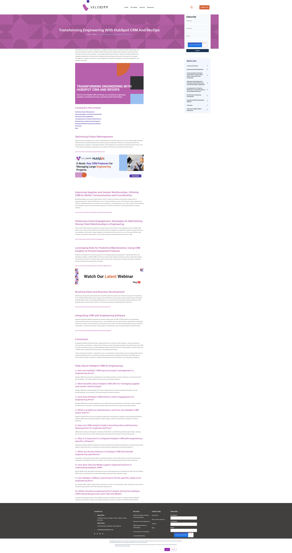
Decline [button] (173, 549)
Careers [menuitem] (154, 523)
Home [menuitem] (126, 7)
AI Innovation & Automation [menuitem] (141, 531)
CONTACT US (204, 7)
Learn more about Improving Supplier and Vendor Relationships (93, 212)
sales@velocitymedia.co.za (105, 529)
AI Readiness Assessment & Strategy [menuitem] (146, 19)
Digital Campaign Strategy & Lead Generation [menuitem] (118, 16)
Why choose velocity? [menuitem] (158, 519)
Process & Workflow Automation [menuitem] (146, 16)
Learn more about (80, 151)
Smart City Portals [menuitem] (174, 16)
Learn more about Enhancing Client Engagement (89, 239)
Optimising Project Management (95, 151)
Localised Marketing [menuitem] (139, 536)
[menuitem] (94, 533)
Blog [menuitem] (94, 34)
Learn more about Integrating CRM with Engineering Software (93, 330)
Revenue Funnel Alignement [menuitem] (141, 521)
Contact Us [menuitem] (155, 515)
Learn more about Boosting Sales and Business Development (93, 307)
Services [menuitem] (142, 7)
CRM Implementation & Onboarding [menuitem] (118, 22)
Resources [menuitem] (150, 7)
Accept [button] (167, 549)
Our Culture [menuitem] (133, 7)
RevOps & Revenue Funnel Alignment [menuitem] (118, 19)
